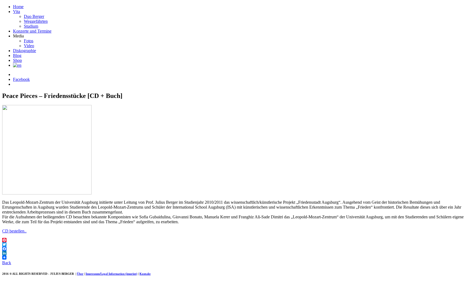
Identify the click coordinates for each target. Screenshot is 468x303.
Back (6, 262)
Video (29, 45)
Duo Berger (34, 16)
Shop (17, 60)
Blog (17, 55)
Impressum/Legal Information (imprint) (111, 273)
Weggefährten (36, 21)
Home (18, 6)
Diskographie (24, 50)
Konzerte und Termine (32, 31)
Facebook (21, 79)
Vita (16, 11)
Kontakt (145, 273)
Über (80, 273)
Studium (31, 26)
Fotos (28, 41)
